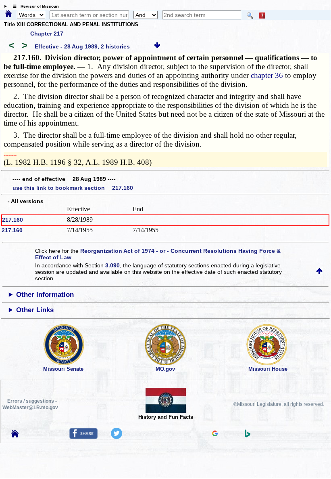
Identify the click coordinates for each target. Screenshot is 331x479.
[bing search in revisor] (247, 435)
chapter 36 (267, 75)
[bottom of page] (157, 46)
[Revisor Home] (15, 435)
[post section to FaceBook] (83, 437)
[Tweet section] (116, 437)
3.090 (112, 265)
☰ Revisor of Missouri (34, 6)
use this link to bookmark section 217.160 (72, 188)
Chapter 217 (46, 33)
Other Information (45, 294)
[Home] (8, 14)
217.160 (12, 219)
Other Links (35, 310)
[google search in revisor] (215, 434)
